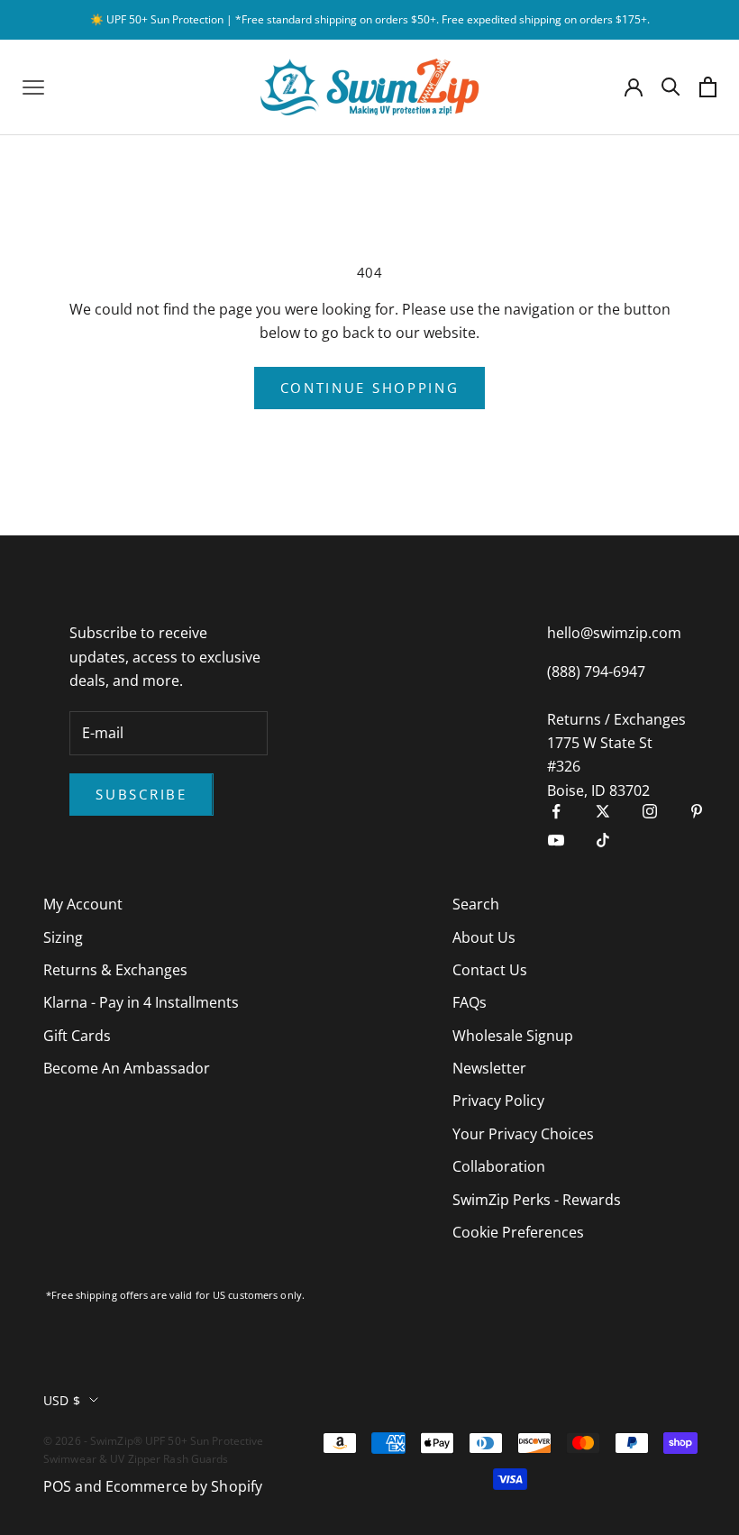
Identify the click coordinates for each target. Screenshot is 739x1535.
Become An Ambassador (126, 1068)
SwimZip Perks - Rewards (536, 1200)
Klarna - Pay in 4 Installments (141, 1002)
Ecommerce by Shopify (183, 1486)
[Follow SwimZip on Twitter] (603, 811)
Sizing (63, 937)
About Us (483, 937)
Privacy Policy (498, 1100)
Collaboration (498, 1166)
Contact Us (489, 970)
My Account (83, 904)
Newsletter (489, 1068)
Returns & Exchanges (115, 970)
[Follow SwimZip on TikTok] (603, 840)
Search (475, 904)
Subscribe (141, 794)
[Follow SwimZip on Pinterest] (697, 811)
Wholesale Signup (512, 1036)
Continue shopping (370, 388)
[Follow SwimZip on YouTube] (556, 840)
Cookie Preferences (518, 1232)
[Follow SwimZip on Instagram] (650, 811)
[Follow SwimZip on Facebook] (556, 811)
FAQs (469, 1002)
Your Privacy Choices (523, 1134)
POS (57, 1486)
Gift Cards (77, 1036)
